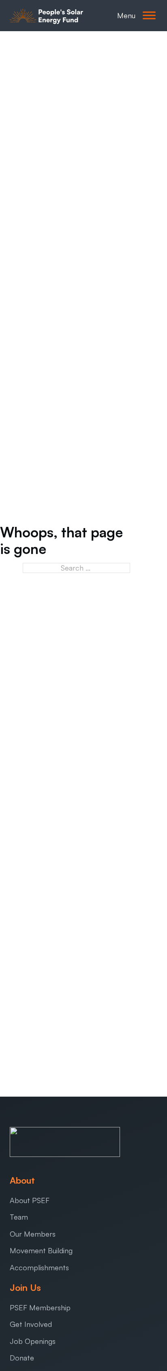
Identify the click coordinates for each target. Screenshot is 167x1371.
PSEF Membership (40, 1307)
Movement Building (41, 1250)
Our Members (33, 1233)
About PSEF (29, 1200)
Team (19, 1216)
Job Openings (33, 1341)
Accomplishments (39, 1267)
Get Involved (31, 1324)
